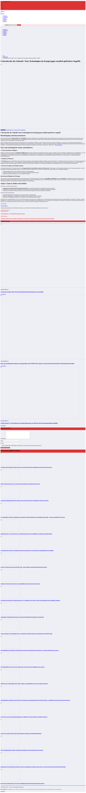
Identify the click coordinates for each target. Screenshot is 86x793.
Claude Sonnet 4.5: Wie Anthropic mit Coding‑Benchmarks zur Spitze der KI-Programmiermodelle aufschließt (29, 423)
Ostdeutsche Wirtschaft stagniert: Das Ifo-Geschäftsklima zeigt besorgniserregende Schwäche (20, 583)
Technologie (5, 17)
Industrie (4, 18)
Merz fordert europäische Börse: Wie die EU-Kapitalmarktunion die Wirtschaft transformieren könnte (22, 783)
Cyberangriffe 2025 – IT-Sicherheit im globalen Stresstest (13, 213)
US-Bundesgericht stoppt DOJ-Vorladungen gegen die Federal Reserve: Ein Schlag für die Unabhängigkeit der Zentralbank (27, 550)
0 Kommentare (22, 129)
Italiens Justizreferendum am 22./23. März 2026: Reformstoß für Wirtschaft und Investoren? (20, 483)
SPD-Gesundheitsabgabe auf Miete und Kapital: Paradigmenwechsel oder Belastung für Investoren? (22, 750)
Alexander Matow (9, 129)
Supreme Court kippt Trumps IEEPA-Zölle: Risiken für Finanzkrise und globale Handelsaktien (21, 733)
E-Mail (2, 443)
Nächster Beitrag (4, 216)
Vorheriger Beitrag (4, 211)
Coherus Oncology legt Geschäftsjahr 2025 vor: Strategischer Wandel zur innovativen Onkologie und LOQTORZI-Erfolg (26, 633)
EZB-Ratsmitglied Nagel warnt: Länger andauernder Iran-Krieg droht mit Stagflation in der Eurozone (23, 667)
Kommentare (3, 438)
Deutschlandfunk (58, 144)
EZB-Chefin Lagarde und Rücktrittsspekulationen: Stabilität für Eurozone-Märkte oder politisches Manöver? (24, 716)
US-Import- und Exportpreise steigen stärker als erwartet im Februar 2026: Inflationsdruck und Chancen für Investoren (26, 467)
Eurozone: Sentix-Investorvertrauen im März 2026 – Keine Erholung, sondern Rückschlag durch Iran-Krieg (24, 567)
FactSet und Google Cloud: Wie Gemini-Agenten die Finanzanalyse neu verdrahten (22, 292)
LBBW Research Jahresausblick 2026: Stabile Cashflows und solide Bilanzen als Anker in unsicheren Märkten (24, 683)
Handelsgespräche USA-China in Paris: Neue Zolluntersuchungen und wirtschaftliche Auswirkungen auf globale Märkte (26, 533)
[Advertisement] (43, 45)
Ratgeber (5, 21)
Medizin (4, 20)
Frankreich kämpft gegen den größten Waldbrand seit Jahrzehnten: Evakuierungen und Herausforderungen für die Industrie (27, 218)
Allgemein (5, 15)
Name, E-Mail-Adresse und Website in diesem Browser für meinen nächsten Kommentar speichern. (22, 445)
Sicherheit (5, 19)
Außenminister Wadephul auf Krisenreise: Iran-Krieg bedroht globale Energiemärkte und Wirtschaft (22, 617)
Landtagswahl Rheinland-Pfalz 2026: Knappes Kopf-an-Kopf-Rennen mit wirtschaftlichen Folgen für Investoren (24, 500)
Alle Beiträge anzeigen (5, 210)
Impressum (3, 791)
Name (2, 440)
